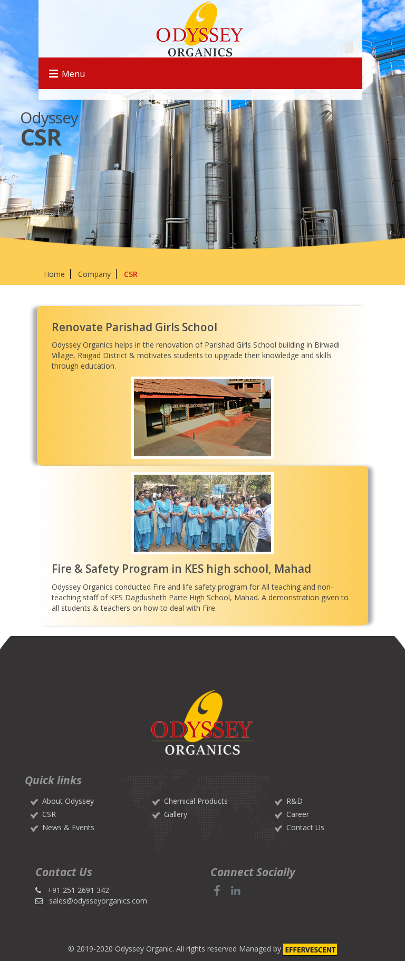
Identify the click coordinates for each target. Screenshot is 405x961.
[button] (217, 890)
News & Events (68, 827)
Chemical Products (196, 801)
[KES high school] (203, 513)
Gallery (175, 814)
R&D (294, 801)
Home (54, 274)
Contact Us (305, 827)
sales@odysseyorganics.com (98, 901)
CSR (49, 814)
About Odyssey (68, 801)
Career (297, 814)
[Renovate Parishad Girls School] (203, 418)
